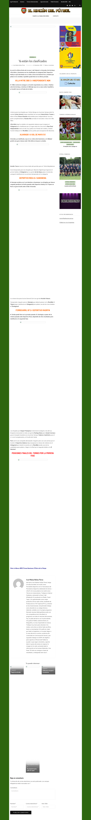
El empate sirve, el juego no (70, 146)
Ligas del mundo (44, 1)
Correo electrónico (31, 803)
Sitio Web (44, 803)
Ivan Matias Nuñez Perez (19, 65)
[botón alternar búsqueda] (79, 5)
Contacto (55, 16)
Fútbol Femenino (55, 1)
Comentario (13, 788)
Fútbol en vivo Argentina (67, 222)
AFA (70, 1)
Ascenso (22, 1)
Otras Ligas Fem (70, 184)
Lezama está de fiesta (70, 186)
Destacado (77, 142)
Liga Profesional (14, 1)
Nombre (13, 803)
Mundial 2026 (64, 1)
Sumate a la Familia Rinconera (41, 16)
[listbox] (70, 133)
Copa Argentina (30, 764)
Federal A (32, 57)
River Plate (70, 144)
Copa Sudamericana (66, 142)
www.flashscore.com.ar (66, 218)
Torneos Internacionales (32, 1)
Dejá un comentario (49, 65)
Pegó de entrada (15, 672)
